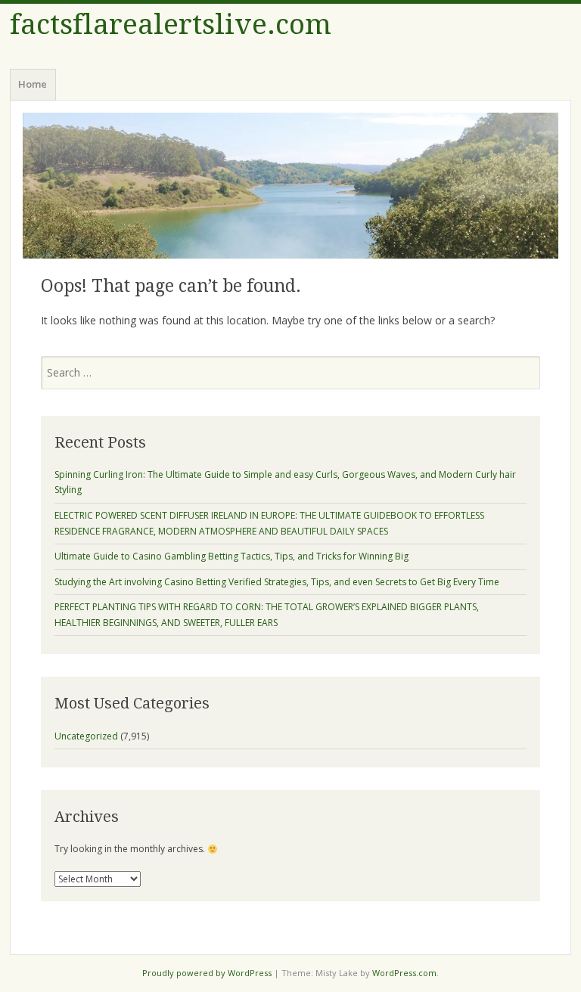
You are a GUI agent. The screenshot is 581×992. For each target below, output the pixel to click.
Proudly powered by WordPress (207, 972)
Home (32, 84)
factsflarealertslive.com (170, 24)
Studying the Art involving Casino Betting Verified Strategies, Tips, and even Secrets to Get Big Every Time (276, 581)
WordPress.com (404, 972)
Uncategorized (86, 736)
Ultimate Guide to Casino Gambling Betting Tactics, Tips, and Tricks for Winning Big (231, 556)
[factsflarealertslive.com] (290, 186)
